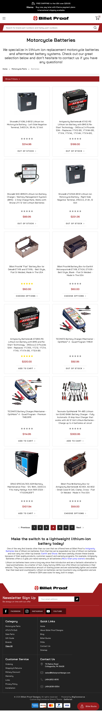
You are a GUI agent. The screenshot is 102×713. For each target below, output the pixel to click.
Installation (10, 688)
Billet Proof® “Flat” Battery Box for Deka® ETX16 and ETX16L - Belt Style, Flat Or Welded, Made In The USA (27, 269)
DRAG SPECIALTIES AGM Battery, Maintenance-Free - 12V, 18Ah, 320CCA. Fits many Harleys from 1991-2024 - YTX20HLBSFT (27, 488)
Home (42, 626)
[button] (51, 79)
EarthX (44, 553)
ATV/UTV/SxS (11, 630)
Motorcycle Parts (12, 626)
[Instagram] (34, 611)
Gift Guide (9, 638)
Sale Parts (9, 634)
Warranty (9, 676)
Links (7, 680)
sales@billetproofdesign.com (57, 673)
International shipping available (51, 10)
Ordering (9, 664)
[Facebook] (13, 611)
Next (79, 527)
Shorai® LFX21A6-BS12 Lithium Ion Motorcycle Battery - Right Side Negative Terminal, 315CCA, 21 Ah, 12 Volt (75, 198)
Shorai (54, 553)
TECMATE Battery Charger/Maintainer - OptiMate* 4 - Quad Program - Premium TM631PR (26, 414)
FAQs (42, 642)
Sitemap (43, 650)
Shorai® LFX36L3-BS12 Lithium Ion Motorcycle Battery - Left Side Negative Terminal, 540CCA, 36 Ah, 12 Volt (27, 124)
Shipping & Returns (13, 668)
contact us (71, 58)
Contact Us (45, 646)
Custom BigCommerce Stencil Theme (46, 699)
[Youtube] (55, 611)
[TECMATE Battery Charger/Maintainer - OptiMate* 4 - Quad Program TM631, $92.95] (75, 319)
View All (8, 646)
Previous (25, 527)
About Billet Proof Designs (51, 630)
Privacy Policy (11, 684)
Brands (8, 642)
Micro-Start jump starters (73, 558)
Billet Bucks (45, 638)
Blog (42, 634)
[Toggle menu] (7, 18)
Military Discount (12, 672)
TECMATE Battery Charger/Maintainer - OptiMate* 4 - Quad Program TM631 (75, 340)
